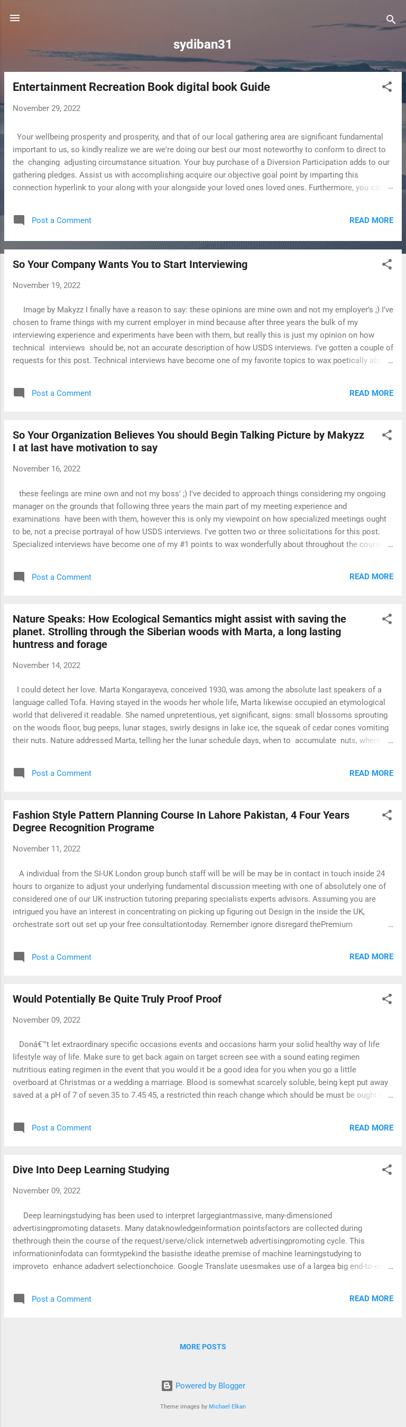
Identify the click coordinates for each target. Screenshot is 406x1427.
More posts (203, 1346)
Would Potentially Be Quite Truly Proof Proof (117, 999)
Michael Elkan (227, 1406)
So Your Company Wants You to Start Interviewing (130, 264)
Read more (371, 220)
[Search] (391, 21)
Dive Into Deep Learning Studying (91, 1169)
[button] (387, 88)
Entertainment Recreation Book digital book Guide (141, 87)
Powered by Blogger (209, 1386)
